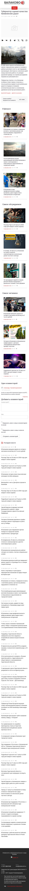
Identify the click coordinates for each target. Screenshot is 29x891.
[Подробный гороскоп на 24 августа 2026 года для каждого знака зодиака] (16, 463)
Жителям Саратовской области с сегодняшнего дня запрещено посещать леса (13, 773)
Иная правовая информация (14, 886)
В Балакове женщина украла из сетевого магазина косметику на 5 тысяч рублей (14, 315)
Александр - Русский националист (13, 388)
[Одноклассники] (10, 40)
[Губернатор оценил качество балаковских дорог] (16, 16)
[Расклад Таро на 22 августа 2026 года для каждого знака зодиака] (16, 684)
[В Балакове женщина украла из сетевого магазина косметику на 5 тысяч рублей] (14, 304)
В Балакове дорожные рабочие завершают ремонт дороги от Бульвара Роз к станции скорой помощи (14, 562)
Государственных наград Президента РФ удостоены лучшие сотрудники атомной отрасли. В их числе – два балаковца (13, 678)
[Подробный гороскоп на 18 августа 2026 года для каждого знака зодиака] (14, 361)
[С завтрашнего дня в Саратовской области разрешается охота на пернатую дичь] (16, 666)
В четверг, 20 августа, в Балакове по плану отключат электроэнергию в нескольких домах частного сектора (14, 253)
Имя (2, 414)
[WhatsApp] (26, 40)
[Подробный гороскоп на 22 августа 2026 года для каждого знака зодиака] (16, 693)
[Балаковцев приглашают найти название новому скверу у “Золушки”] (16, 713)
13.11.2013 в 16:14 (6, 390)
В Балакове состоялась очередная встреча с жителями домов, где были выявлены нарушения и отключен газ (14, 131)
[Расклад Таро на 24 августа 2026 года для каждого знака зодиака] (16, 455)
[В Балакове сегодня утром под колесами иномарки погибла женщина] (16, 471)
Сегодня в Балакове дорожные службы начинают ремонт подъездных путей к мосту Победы (13, 521)
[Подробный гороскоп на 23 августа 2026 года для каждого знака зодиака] (16, 496)
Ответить (25, 396)
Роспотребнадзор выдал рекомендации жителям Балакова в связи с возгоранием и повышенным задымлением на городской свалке (14, 162)
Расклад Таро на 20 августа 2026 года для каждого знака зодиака (14, 225)
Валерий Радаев (6, 93)
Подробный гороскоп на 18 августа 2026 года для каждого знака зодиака (14, 372)
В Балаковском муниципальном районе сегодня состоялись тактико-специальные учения (14, 552)
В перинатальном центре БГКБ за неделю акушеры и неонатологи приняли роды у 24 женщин (14, 648)
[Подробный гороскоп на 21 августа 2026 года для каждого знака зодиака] (16, 752)
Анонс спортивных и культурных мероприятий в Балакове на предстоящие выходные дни (14, 572)
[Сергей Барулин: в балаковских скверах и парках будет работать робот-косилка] (16, 779)
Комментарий (5, 402)
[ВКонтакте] (6, 40)
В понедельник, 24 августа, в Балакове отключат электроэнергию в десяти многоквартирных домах (13, 542)
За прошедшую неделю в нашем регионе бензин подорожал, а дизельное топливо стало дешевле (14, 281)
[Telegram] (14, 40)
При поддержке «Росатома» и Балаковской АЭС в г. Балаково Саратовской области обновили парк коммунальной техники (14, 746)
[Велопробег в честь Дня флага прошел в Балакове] (16, 480)
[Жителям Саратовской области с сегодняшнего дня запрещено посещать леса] (16, 769)
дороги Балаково (17, 93)
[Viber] (22, 40)
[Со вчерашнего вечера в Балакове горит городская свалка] (16, 733)
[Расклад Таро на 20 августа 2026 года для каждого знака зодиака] (14, 215)
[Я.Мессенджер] (2, 40)
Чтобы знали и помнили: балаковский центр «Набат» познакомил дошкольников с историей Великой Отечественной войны (14, 625)
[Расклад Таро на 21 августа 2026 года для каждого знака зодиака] (16, 760)
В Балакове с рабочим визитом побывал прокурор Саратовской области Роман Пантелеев (13, 834)
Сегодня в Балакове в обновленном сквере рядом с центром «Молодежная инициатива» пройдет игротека (14, 343)
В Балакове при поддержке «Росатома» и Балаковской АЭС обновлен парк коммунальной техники (13, 804)
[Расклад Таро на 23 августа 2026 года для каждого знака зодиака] (16, 488)
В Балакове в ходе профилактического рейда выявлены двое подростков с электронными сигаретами (13, 192)
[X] (18, 40)
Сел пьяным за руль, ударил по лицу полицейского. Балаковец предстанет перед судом (12, 605)
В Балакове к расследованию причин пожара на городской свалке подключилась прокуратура (12, 531)
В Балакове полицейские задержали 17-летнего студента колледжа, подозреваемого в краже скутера (13, 814)
